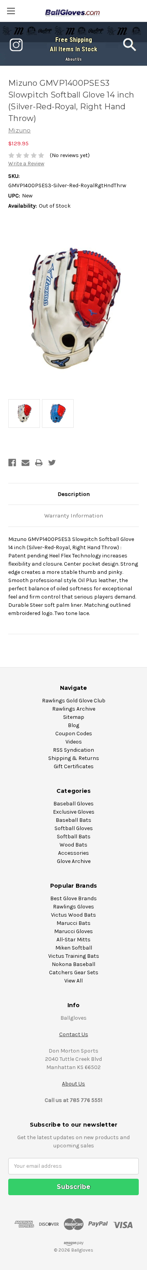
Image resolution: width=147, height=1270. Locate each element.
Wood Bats (73, 844)
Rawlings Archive (73, 709)
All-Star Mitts (73, 939)
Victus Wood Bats (73, 915)
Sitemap (73, 717)
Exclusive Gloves (73, 812)
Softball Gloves (73, 828)
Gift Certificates (74, 766)
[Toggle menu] (11, 11)
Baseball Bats (73, 820)
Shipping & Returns (73, 758)
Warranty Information (73, 515)
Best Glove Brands (73, 898)
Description (74, 494)
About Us (73, 59)
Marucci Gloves (73, 931)
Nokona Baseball (73, 964)
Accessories (73, 853)
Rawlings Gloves (73, 906)
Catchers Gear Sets (73, 972)
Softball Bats (74, 836)
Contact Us (73, 1034)
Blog (73, 725)
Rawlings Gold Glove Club (73, 700)
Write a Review (26, 163)
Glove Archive (74, 861)
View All (73, 980)
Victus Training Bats (73, 956)
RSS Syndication (73, 750)
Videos (73, 741)
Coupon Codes (73, 733)
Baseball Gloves (73, 803)
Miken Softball (73, 947)
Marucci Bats (73, 923)
